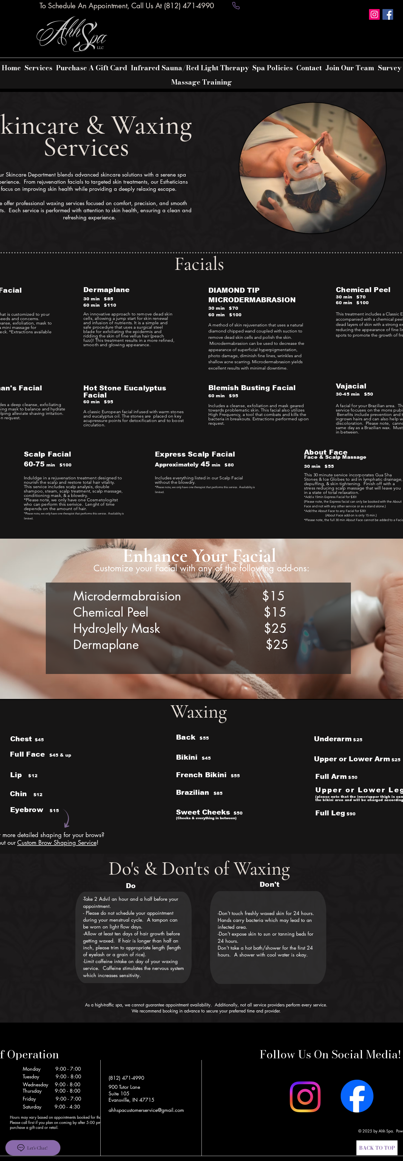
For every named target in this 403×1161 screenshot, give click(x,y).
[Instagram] (374, 14)
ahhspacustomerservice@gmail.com (146, 1110)
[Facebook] (387, 14)
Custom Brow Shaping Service (57, 842)
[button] (38, 67)
